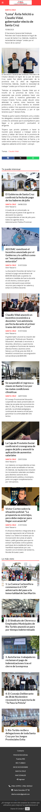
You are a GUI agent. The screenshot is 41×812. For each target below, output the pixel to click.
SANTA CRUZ (10, 10)
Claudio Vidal (14, 151)
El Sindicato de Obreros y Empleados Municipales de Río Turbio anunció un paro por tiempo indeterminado (20, 625)
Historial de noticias (20, 755)
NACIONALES (20, 775)
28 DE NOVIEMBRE (20, 767)
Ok (27, 809)
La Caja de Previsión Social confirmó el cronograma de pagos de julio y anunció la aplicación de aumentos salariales (20, 449)
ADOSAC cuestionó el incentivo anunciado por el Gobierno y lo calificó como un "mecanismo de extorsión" (20, 255)
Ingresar (21, 779)
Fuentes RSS (20, 759)
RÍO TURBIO (20, 763)
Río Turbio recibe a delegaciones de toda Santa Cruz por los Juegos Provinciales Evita (20, 735)
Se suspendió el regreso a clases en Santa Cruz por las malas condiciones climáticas (19, 387)
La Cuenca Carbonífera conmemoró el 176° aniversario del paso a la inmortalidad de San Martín (20, 588)
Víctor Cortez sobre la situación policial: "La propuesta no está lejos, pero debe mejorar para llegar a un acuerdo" (18, 514)
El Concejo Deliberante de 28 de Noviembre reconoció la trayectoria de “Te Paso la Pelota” (20, 698)
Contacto (20, 751)
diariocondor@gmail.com (20, 794)
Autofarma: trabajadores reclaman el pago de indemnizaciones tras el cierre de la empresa (20, 662)
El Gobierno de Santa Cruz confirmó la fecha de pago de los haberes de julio (19, 197)
